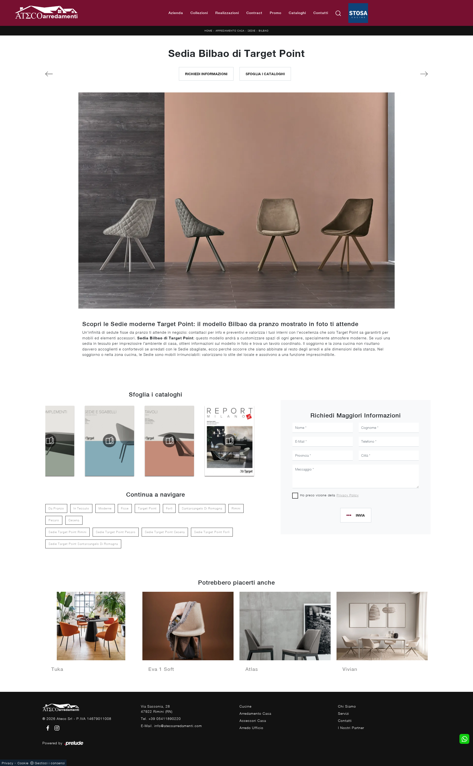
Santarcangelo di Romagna (202, 508)
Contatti (320, 13)
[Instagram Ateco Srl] (55, 728)
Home (208, 30)
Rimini (236, 508)
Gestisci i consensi (50, 763)
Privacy (7, 763)
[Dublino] (398, 74)
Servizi (343, 713)
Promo (275, 13)
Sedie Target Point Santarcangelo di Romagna (83, 544)
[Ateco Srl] (46, 13)
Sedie (251, 30)
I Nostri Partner (351, 728)
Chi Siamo (347, 706)
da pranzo (56, 508)
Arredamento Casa (230, 30)
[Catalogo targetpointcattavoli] (169, 441)
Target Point (147, 508)
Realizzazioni (227, 13)
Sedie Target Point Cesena (165, 532)
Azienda (176, 13)
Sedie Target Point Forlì (212, 532)
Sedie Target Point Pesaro (115, 532)
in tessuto (81, 508)
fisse (125, 508)
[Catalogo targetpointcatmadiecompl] (49, 441)
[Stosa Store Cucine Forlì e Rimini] (358, 13)
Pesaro (54, 520)
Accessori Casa (252, 720)
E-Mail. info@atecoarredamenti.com (171, 726)
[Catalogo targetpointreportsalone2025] (229, 441)
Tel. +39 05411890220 (161, 718)
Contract (254, 13)
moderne (105, 508)
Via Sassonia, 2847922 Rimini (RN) (156, 709)
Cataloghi (297, 13)
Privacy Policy (348, 495)
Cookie (23, 763)
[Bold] (74, 74)
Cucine (245, 706)
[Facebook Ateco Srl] (46, 728)
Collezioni (199, 13)
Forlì (169, 508)
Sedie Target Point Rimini (67, 532)
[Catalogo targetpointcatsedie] (109, 441)
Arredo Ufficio (251, 728)
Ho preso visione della (329, 495)
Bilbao (264, 30)
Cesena (73, 520)
